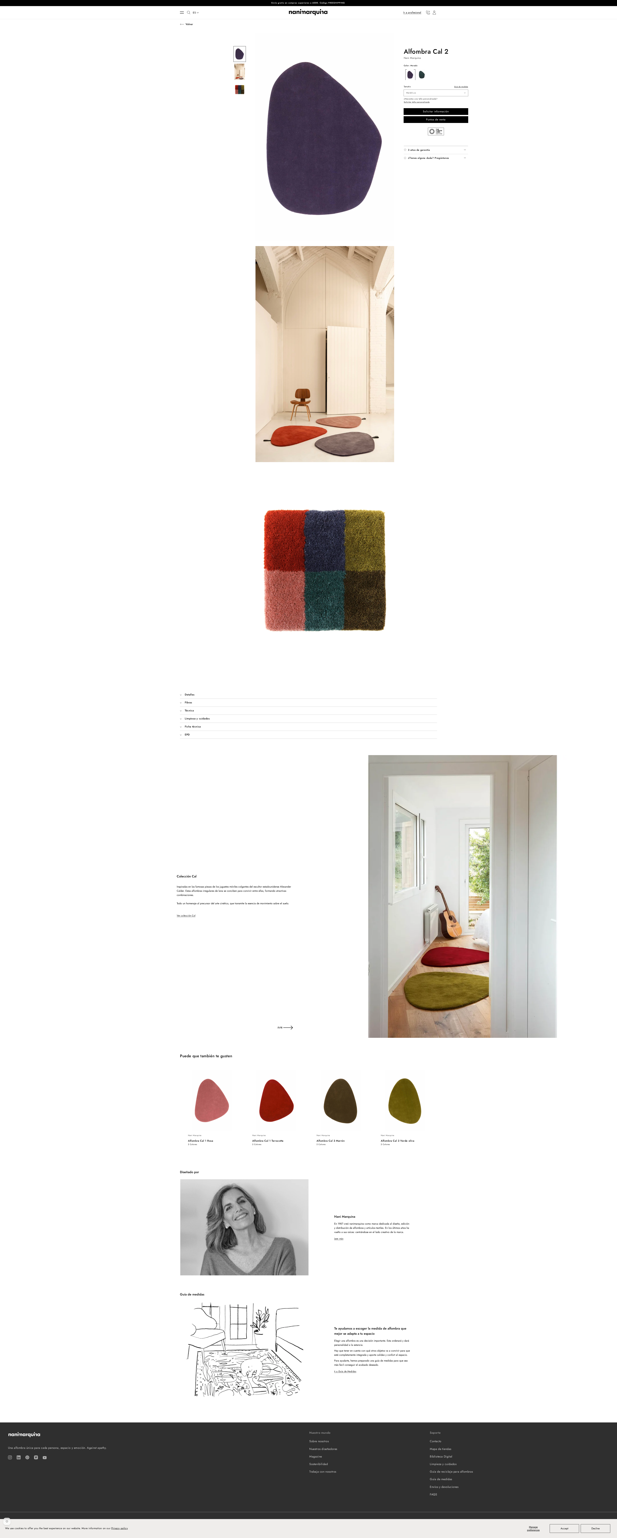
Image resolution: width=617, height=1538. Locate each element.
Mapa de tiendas (440, 1449)
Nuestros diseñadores (323, 1449)
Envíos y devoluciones (444, 1487)
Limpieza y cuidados (443, 1464)
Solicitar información (436, 111)
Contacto (435, 1441)
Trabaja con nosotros (322, 1472)
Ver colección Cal (186, 915)
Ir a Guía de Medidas (345, 1371)
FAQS (433, 1494)
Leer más (339, 1238)
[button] (183, 12)
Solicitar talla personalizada (417, 102)
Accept (564, 1528)
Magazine (315, 1456)
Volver (189, 24)
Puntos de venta (436, 119)
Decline (595, 1528)
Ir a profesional (412, 12)
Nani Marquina (412, 58)
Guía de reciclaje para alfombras (451, 1472)
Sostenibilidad (318, 1464)
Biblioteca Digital (441, 1456)
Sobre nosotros (319, 1441)
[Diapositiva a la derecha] (288, 1027)
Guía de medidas (461, 86)
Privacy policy (119, 1528)
